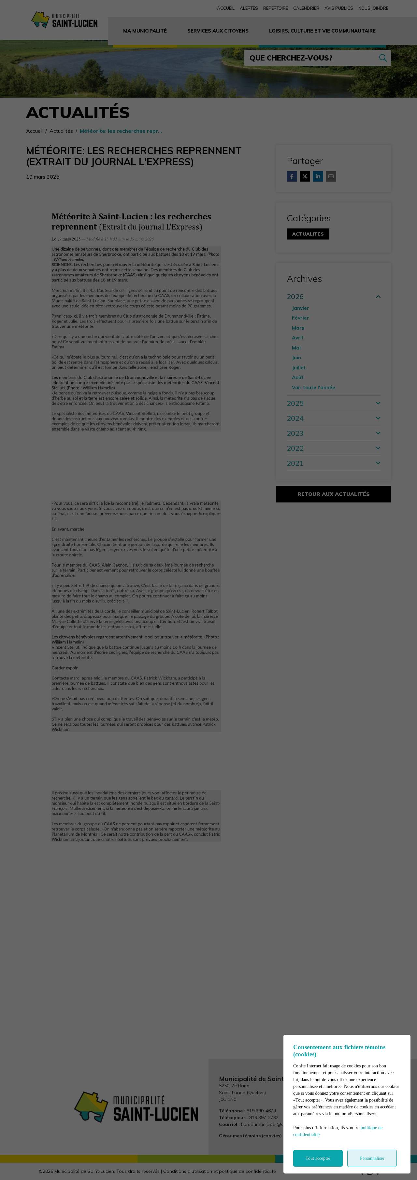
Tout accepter (318, 1158)
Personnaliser (372, 1158)
